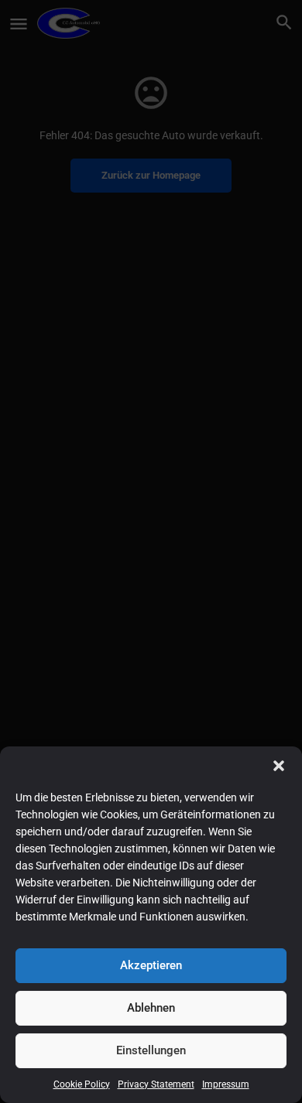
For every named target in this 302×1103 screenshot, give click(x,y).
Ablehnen (151, 1008)
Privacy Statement (156, 1084)
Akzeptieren (151, 965)
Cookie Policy (81, 1084)
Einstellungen (151, 1050)
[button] (279, 765)
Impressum (225, 1084)
